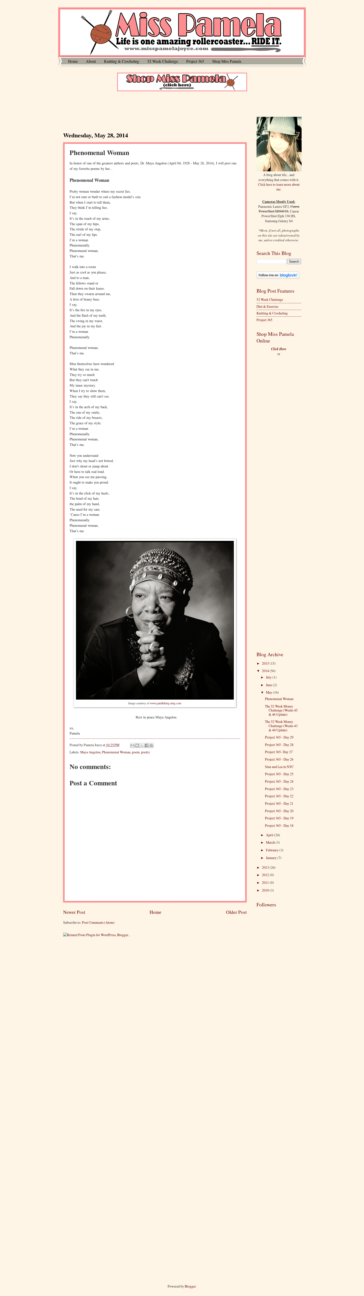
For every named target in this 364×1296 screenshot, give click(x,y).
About (91, 61)
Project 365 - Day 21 (279, 803)
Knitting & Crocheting (121, 61)
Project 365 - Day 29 (279, 737)
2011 (266, 882)
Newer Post (74, 912)
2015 (266, 663)
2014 (266, 670)
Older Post (236, 912)
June (269, 684)
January (271, 857)
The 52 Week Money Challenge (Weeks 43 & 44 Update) (281, 725)
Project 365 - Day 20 (279, 810)
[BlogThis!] (137, 745)
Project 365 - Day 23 (279, 788)
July (269, 677)
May (269, 692)
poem (136, 752)
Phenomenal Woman (116, 752)
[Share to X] (141, 745)
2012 (266, 874)
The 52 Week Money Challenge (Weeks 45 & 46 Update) (281, 710)
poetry (145, 752)
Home (73, 61)
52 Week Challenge (162, 61)
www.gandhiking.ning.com (165, 703)
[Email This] (132, 745)
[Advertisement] (153, 111)
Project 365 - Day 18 (279, 825)
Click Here (278, 348)
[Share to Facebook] (146, 745)
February (272, 850)
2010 (266, 890)
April (270, 835)
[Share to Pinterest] (151, 745)
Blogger (190, 1286)
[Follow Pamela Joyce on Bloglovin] (278, 277)
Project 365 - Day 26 (279, 759)
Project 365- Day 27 (279, 751)
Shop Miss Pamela (226, 61)
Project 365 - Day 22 (279, 796)
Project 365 (195, 61)
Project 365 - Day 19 (279, 818)
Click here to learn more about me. (279, 186)
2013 (266, 867)
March (271, 842)
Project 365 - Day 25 (279, 773)
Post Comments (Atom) (98, 922)
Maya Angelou (90, 752)
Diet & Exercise (267, 306)
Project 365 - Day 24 (279, 781)
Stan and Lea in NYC (279, 766)
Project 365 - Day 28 (279, 744)
